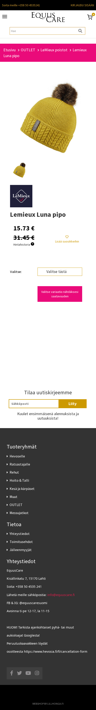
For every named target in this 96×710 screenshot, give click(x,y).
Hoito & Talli (19, 480)
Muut (13, 496)
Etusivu (9, 49)
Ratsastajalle (20, 464)
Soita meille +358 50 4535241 (21, 5)
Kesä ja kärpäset (22, 488)
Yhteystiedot (20, 533)
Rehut (14, 472)
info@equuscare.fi (61, 595)
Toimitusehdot (21, 541)
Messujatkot (19, 513)
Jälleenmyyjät (21, 549)
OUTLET (16, 504)
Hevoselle (17, 456)
